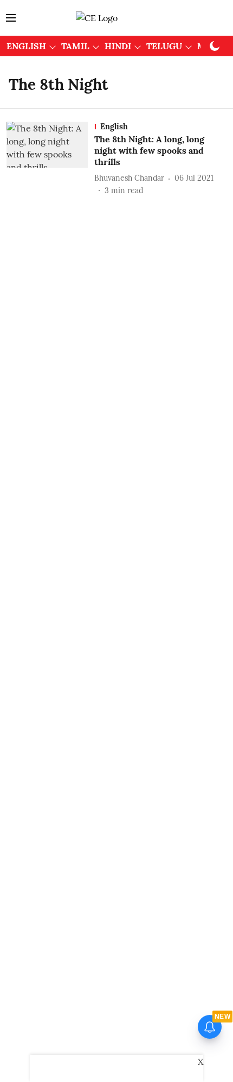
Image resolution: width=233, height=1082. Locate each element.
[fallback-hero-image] (50, 159)
